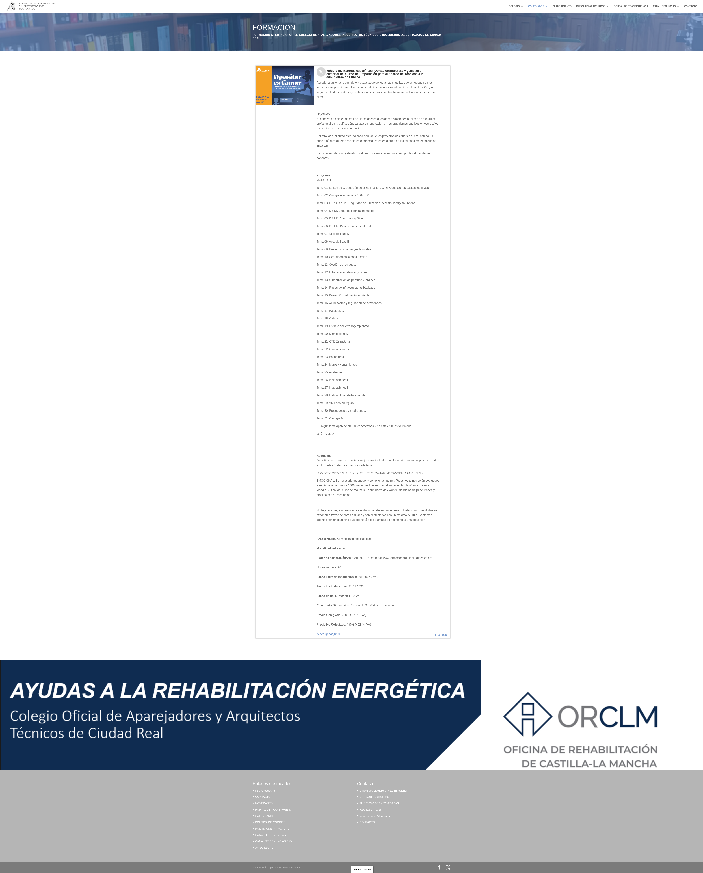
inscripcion (442, 634)
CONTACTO (690, 6)
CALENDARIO (264, 816)
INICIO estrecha (265, 790)
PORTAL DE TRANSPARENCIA (631, 6)
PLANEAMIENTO (562, 6)
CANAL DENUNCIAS (664, 6)
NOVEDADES (264, 803)
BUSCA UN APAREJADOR (590, 6)
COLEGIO (514, 6)
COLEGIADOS (536, 6)
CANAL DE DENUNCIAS (270, 835)
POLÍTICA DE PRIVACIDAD (272, 828)
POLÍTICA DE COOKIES (270, 822)
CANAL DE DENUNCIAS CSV (273, 841)
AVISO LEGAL (264, 847)
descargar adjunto (328, 634)
